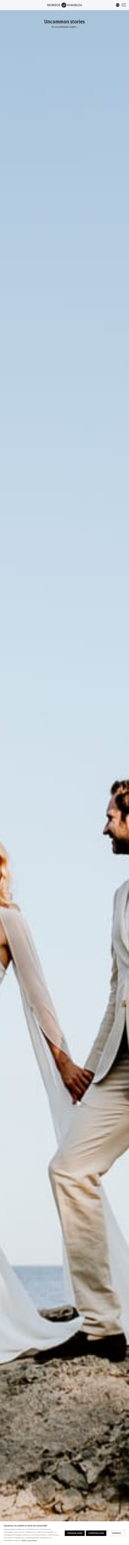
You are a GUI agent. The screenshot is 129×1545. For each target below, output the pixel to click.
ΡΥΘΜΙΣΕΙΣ (116, 1533)
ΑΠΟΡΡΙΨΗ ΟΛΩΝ (96, 1533)
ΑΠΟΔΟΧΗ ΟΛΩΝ (74, 1533)
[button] (124, 5)
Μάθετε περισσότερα (29, 1540)
